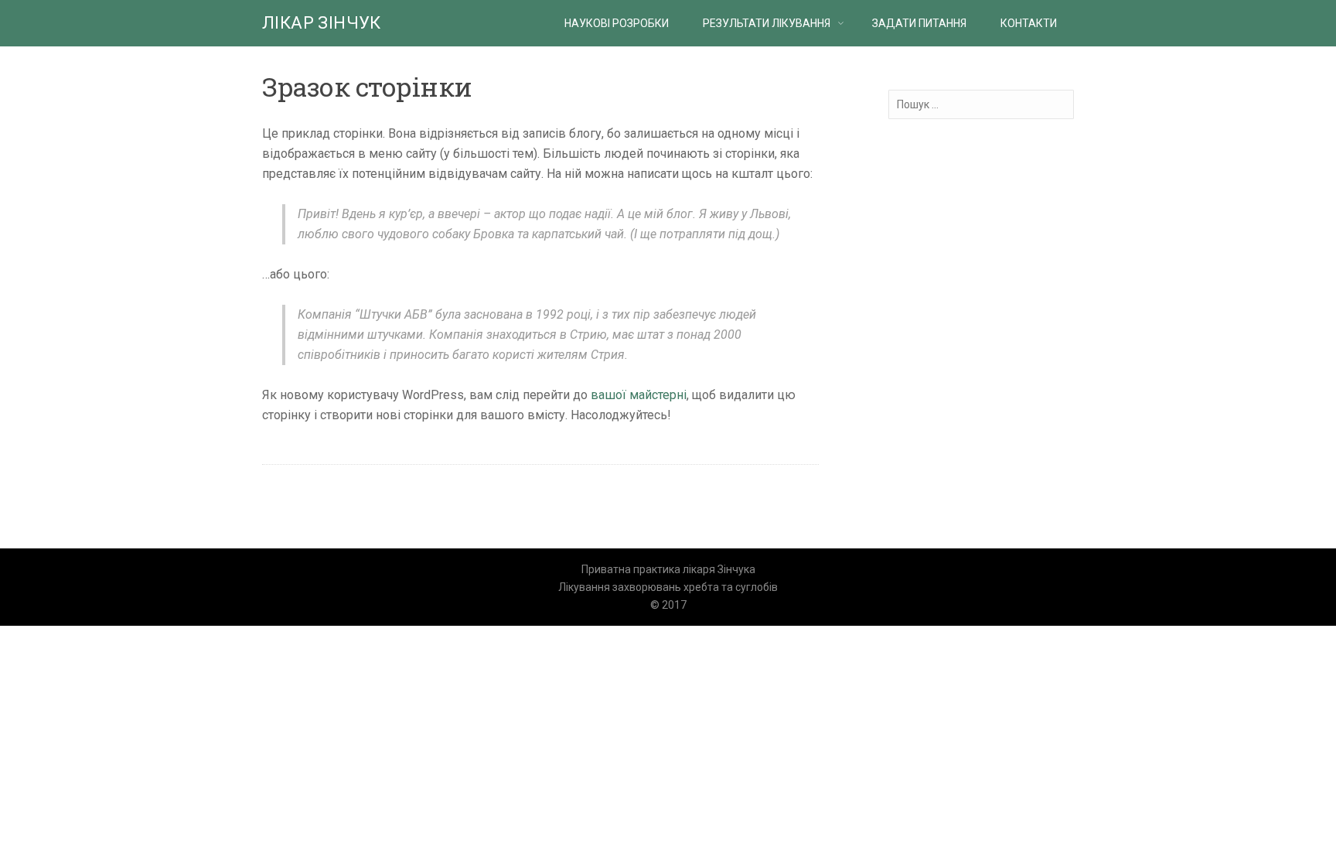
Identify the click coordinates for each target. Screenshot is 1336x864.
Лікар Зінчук (321, 22)
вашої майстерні (639, 395)
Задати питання (919, 23)
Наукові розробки (616, 23)
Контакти (1028, 23)
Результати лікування (766, 23)
